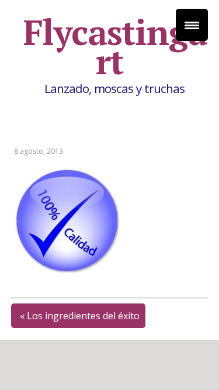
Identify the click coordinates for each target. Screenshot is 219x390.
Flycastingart (115, 47)
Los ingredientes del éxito (83, 315)
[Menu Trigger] (192, 25)
